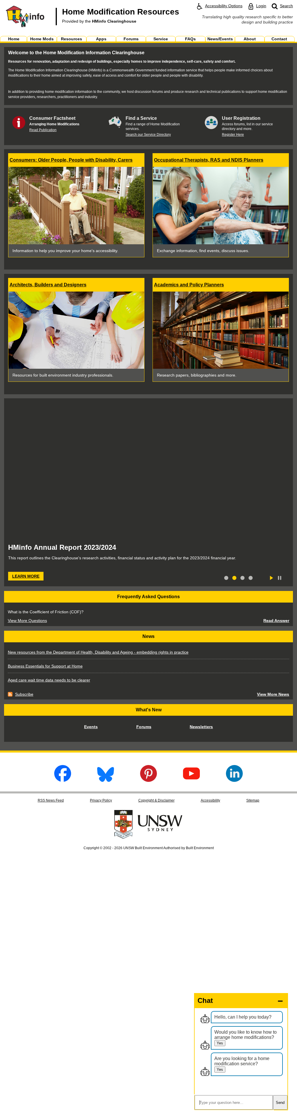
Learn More (23, 577)
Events (91, 726)
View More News (273, 694)
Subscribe (20, 694)
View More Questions (27, 620)
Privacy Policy (101, 800)
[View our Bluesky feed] (105, 780)
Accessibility (210, 800)
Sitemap (252, 800)
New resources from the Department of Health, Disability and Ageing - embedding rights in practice (98, 652)
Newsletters (201, 726)
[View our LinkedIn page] (234, 780)
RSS (51, 800)
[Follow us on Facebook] (62, 780)
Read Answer (276, 620)
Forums (143, 726)
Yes (220, 1043)
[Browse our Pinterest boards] (148, 780)
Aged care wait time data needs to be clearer (49, 680)
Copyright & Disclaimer (156, 800)
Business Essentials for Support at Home (45, 666)
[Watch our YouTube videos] (191, 780)
